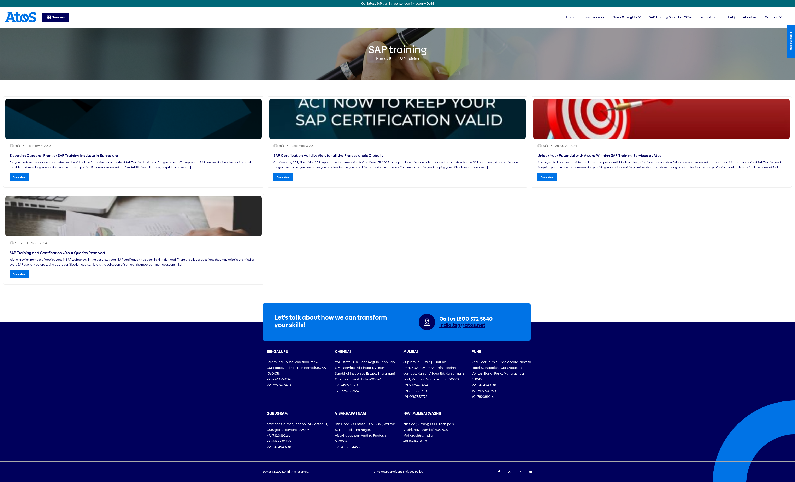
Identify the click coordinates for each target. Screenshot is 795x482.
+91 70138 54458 (347, 447)
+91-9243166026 (279, 379)
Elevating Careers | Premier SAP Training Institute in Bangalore (64, 155)
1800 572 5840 (475, 318)
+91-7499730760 (347, 385)
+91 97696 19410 (415, 441)
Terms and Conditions (387, 472)
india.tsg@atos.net (462, 325)
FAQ (731, 17)
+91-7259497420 (279, 385)
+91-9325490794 (415, 385)
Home (571, 17)
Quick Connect (791, 41)
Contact (771, 17)
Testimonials (594, 17)
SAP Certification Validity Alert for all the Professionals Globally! (328, 155)
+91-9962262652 (347, 390)
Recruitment (710, 17)
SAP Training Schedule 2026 (670, 17)
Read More (19, 177)
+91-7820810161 (483, 396)
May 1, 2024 (39, 243)
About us (749, 17)
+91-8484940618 (484, 385)
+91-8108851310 (415, 390)
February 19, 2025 (39, 146)
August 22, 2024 (566, 146)
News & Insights (625, 17)
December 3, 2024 (303, 146)
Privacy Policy (413, 472)
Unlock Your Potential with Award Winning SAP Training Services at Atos (599, 155)
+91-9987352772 (415, 396)
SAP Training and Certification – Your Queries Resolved (57, 252)
